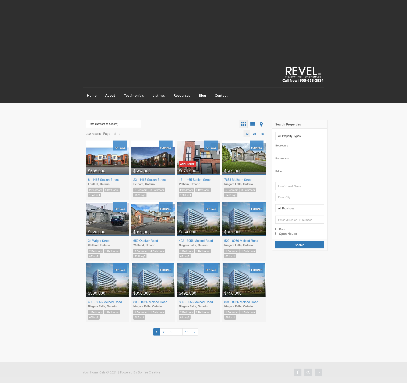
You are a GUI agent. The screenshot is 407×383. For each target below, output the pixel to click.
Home (91, 95)
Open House (287, 233)
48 (262, 134)
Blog (202, 95)
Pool (282, 229)
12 (246, 134)
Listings (159, 95)
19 (186, 332)
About (110, 95)
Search (299, 245)
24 (254, 134)
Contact (221, 95)
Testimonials (134, 95)
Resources (182, 95)
